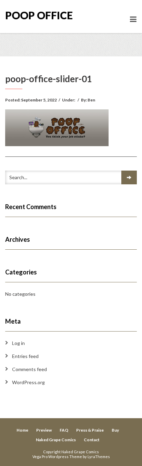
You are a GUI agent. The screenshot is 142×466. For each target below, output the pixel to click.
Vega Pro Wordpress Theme (57, 456)
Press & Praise (90, 430)
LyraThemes (99, 456)
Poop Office (39, 15)
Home (22, 430)
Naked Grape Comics (56, 439)
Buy (115, 430)
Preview (44, 430)
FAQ (64, 430)
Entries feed (25, 356)
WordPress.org (28, 382)
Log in (18, 343)
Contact (92, 439)
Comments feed (29, 369)
